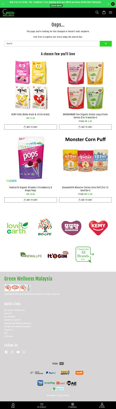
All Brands (8, 336)
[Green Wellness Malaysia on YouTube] (18, 353)
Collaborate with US (12, 320)
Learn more (56, 5)
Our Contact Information (14, 310)
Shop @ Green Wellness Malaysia (17, 323)
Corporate (8, 330)
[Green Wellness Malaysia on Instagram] (12, 353)
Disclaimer (51, 395)
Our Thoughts (10, 317)
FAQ (5, 333)
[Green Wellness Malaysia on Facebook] (6, 353)
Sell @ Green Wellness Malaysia (17, 327)
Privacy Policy (63, 395)
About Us (8, 313)
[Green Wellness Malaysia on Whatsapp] (24, 353)
